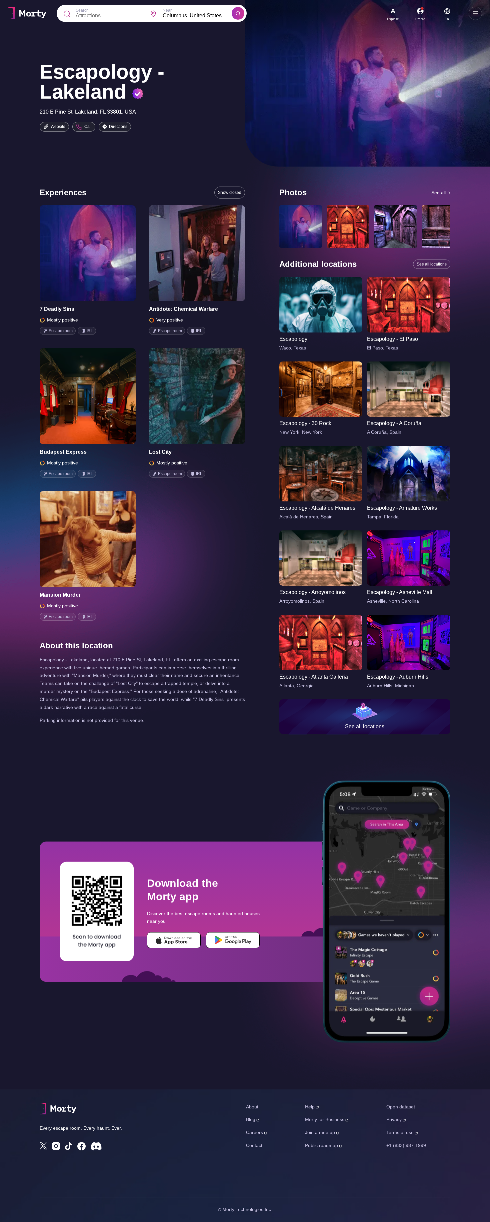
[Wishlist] (78, 253)
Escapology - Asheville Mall (399, 592)
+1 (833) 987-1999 (406, 1145)
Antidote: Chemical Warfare (183, 309)
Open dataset (400, 1106)
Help (310, 1106)
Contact (254, 1145)
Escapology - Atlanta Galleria (313, 677)
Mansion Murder (60, 595)
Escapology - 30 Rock (305, 423)
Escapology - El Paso (392, 339)
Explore (393, 19)
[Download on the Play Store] (233, 940)
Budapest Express (63, 452)
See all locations (432, 264)
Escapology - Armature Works (402, 508)
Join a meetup (320, 1132)
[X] (43, 1145)
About (252, 1106)
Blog (250, 1119)
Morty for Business (324, 1119)
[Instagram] (56, 1146)
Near (167, 10)
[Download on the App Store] (174, 940)
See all (438, 192)
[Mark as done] (97, 253)
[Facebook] (81, 1146)
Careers (254, 1132)
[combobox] (197, 15)
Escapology (293, 339)
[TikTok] (68, 1146)
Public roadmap (321, 1145)
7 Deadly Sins (57, 309)
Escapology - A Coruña (394, 423)
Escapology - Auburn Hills (397, 677)
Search (82, 10)
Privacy (394, 1119)
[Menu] (475, 13)
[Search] (238, 13)
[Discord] (96, 1146)
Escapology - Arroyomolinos (312, 592)
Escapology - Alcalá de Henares (317, 508)
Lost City (160, 452)
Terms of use (400, 1132)
